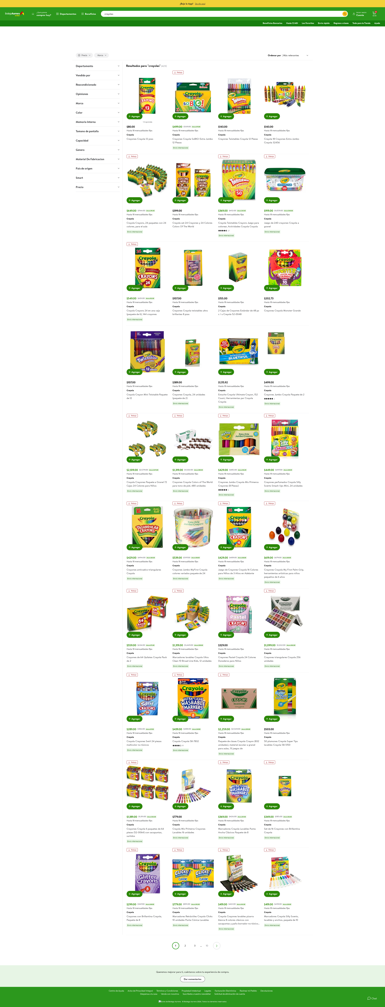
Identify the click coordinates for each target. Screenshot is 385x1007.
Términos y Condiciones (167, 990)
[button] (359, 13)
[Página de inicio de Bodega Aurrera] (14, 13)
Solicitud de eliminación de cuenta (229, 993)
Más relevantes (291, 55)
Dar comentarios (192, 979)
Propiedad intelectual (191, 990)
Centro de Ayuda (116, 990)
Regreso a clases (341, 23)
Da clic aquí (200, 3)
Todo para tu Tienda (361, 23)
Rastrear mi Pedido (248, 990)
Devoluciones (266, 990)
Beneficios (90, 13)
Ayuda (377, 23)
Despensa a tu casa (148, 993)
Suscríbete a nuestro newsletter (197, 993)
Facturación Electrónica (225, 990)
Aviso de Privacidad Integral (140, 990)
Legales (207, 990)
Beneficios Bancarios (272, 23)
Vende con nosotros (170, 993)
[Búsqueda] (344, 13)
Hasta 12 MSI (292, 23)
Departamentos (68, 13)
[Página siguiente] (216, 945)
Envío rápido (324, 23)
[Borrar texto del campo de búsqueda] (340, 14)
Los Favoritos (308, 23)
